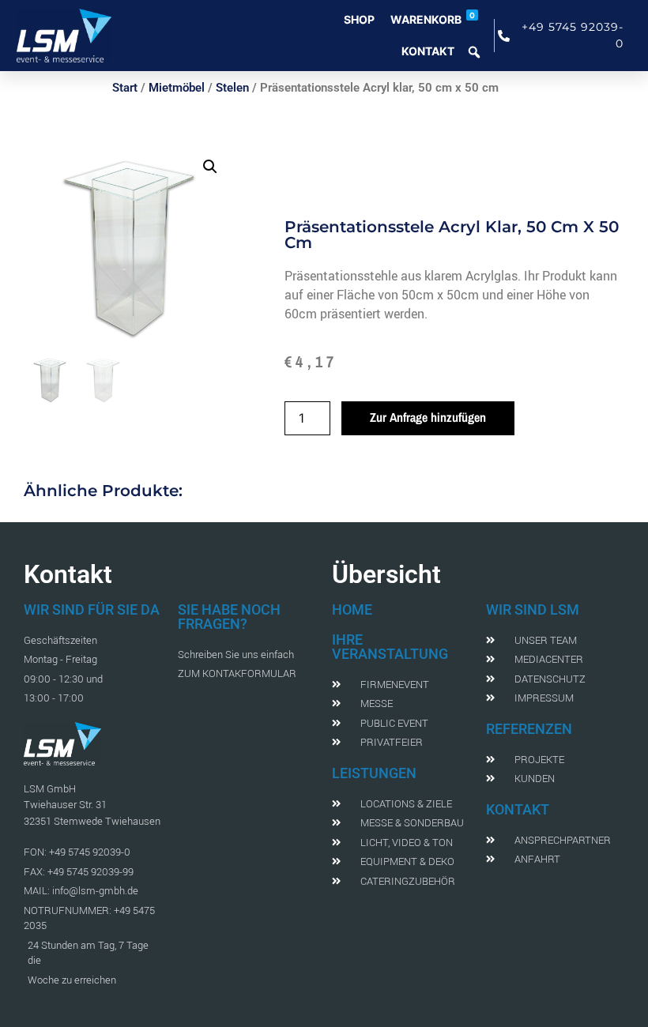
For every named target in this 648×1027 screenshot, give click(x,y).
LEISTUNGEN (374, 773)
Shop (359, 19)
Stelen (232, 88)
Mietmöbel (177, 88)
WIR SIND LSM (532, 609)
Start (125, 88)
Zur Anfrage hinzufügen (428, 417)
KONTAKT (517, 809)
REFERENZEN (529, 728)
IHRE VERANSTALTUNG (390, 646)
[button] (210, 166)
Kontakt (427, 51)
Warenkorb (432, 18)
